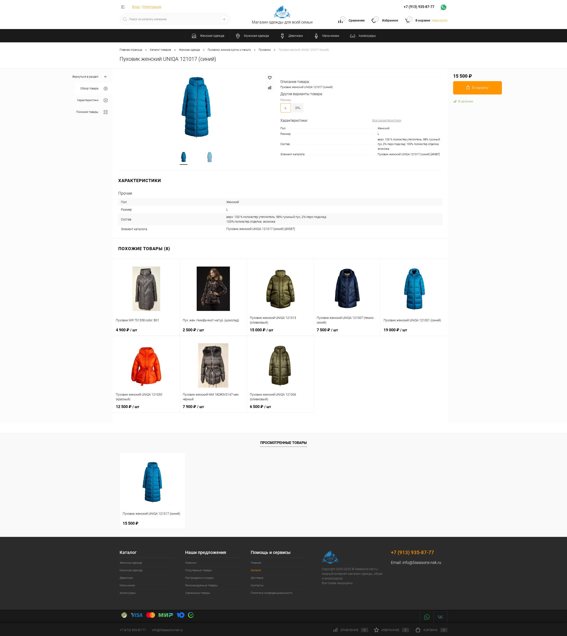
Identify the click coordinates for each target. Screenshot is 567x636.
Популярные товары (198, 570)
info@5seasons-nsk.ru (421, 562)
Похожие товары (87, 112)
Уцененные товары (197, 593)
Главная (256, 562)
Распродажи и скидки (199, 577)
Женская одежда (131, 562)
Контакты (257, 585)
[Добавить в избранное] (270, 78)
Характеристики (87, 100)
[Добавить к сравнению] (270, 88)
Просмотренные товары (283, 443)
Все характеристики (386, 120)
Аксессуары (128, 593)
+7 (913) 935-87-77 (412, 552)
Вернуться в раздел (85, 76)
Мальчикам (127, 585)
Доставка (257, 577)
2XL (298, 108)
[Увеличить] (196, 107)
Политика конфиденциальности (271, 593)
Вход (135, 7)
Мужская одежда (131, 570)
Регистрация (152, 7)
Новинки (190, 562)
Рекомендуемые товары (201, 585)
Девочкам (126, 577)
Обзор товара (89, 88)
